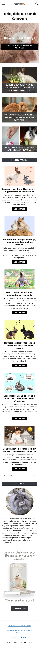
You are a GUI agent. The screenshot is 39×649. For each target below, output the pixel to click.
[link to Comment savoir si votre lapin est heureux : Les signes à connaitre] (19, 436)
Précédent (8, 476)
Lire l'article (19, 209)
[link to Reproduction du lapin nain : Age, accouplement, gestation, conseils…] (19, 226)
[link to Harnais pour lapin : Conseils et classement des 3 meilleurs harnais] (19, 330)
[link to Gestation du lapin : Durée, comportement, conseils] (19, 279)
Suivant (32, 476)
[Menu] (3, 4)
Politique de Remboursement (19, 626)
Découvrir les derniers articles (19, 46)
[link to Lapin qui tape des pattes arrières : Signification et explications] (19, 176)
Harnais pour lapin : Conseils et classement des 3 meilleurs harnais (19, 345)
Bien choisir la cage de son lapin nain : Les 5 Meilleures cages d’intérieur (19, 398)
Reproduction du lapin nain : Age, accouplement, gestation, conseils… (19, 242)
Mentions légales (19, 637)
